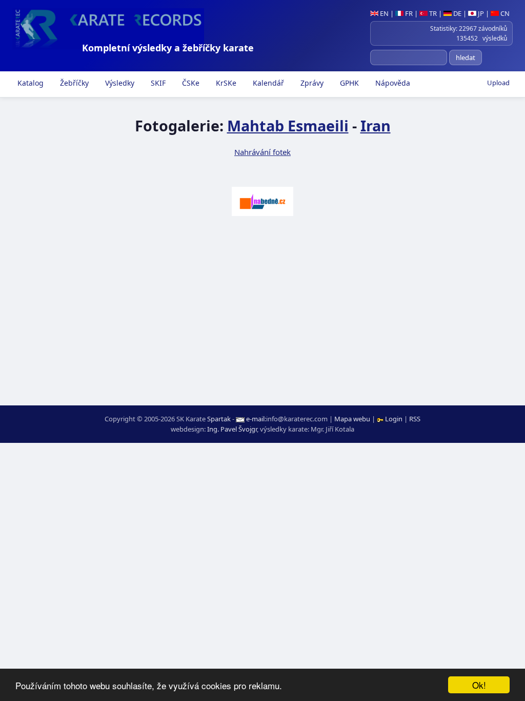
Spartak (219, 418)
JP (480, 13)
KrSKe (225, 83)
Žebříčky (73, 83)
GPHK (348, 83)
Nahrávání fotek (262, 152)
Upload (498, 82)
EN (383, 13)
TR (432, 13)
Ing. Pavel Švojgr (232, 429)
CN (504, 13)
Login (393, 418)
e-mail (255, 418)
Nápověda (391, 83)
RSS (414, 418)
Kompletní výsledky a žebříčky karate (168, 48)
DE (456, 13)
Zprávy (311, 83)
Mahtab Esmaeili (288, 125)
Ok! (479, 684)
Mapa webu (352, 418)
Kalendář (267, 83)
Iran (375, 125)
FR (408, 13)
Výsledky (118, 83)
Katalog (29, 83)
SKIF (157, 83)
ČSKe (189, 83)
